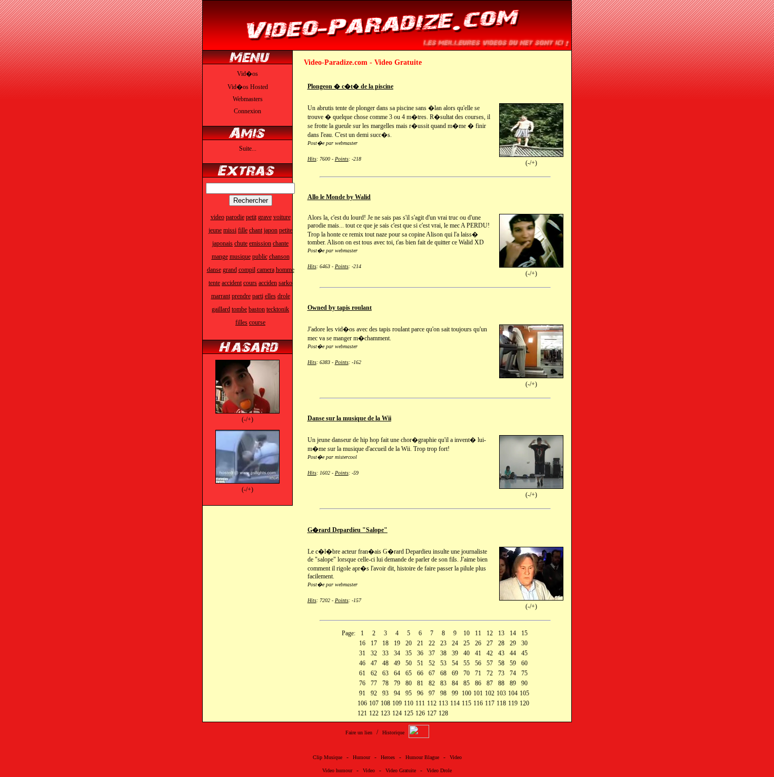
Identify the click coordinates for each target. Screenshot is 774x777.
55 (466, 663)
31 (362, 653)
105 (524, 693)
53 (443, 663)
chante (281, 243)
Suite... (247, 148)
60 (524, 663)
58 (501, 663)
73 (501, 673)
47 (374, 663)
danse (214, 269)
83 (443, 683)
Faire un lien (358, 732)
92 (374, 693)
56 (478, 663)
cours (250, 283)
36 (420, 653)
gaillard (221, 309)
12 (490, 633)
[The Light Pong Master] (247, 411)
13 (501, 633)
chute (240, 243)
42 (490, 653)
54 (455, 663)
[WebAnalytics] (419, 736)
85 (466, 683)
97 (432, 693)
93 (385, 693)
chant (255, 230)
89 (513, 683)
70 (466, 673)
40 (466, 653)
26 (478, 643)
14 (513, 633)
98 (443, 693)
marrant (220, 296)
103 (501, 693)
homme (285, 269)
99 (455, 693)
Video (456, 757)
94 (397, 693)
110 (408, 703)
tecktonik (277, 309)
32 (374, 653)
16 (362, 643)
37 (432, 653)
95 (408, 693)
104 (513, 693)
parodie (235, 217)
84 (455, 683)
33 (385, 653)
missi (229, 230)
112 (431, 703)
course (257, 322)
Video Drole (439, 770)
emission (260, 243)
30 (524, 643)
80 (408, 683)
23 (443, 643)
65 (408, 673)
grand (230, 269)
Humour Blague (422, 757)
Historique (393, 732)
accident (232, 283)
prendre (241, 296)
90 (524, 683)
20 (408, 643)
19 (397, 643)
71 (478, 673)
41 (478, 653)
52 (432, 663)
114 (455, 703)
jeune (215, 230)
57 (490, 663)
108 (385, 703)
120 (524, 703)
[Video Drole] (387, 46)
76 (362, 683)
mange (220, 256)
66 (420, 673)
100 (466, 693)
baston (257, 309)
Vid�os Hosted (247, 87)
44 (513, 653)
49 (397, 663)
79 (397, 683)
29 (513, 643)
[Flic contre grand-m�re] (247, 481)
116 (478, 703)
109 (397, 703)
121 (362, 713)
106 (362, 703)
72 (490, 673)
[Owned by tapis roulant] (531, 376)
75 (524, 673)
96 (420, 693)
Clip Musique (327, 757)
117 (489, 703)
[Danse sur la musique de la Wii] (531, 486)
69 (455, 673)
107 (374, 703)
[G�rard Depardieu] (531, 598)
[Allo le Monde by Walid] (531, 265)
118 (501, 703)
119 (513, 703)
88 (501, 683)
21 (420, 643)
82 (432, 683)
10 (466, 633)
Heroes (388, 757)
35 (408, 653)
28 (501, 643)
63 (385, 673)
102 (489, 693)
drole (283, 296)
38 (443, 653)
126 (420, 713)
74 (513, 673)
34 (397, 653)
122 (374, 713)
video (217, 217)
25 (466, 643)
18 (385, 643)
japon (270, 230)
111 (420, 703)
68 (443, 673)
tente (214, 283)
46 (362, 663)
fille (242, 230)
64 (397, 673)
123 (385, 713)
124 (397, 713)
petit (251, 217)
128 (443, 713)
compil (247, 269)
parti (257, 296)
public (259, 256)
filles (241, 322)
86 (478, 683)
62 (374, 673)
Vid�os (247, 73)
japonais (222, 243)
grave (265, 217)
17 (374, 643)
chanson (279, 256)
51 (420, 663)
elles (270, 296)
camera (265, 269)
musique (240, 256)
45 (524, 653)
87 (490, 683)
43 (501, 653)
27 (490, 643)
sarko (285, 283)
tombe (239, 309)
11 (478, 633)
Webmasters (248, 99)
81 (420, 683)
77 (374, 683)
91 (362, 693)
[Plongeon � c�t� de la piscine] (531, 155)
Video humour (337, 770)
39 (455, 653)
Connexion (247, 111)
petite (285, 230)
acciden (268, 283)
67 (432, 673)
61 (362, 673)
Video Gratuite (400, 770)
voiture (282, 217)
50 (408, 663)
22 (432, 643)
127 (431, 713)
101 (478, 693)
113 (443, 703)
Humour (361, 757)
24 (455, 643)
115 (466, 703)
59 (513, 663)
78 (385, 683)
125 (408, 713)
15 (524, 633)
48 (385, 663)
